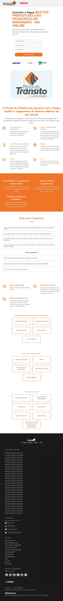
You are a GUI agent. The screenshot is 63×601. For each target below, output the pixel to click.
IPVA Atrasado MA (21, 398)
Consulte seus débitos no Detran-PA (14, 476)
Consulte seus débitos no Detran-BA (14, 494)
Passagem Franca (21, 321)
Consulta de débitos (26, 442)
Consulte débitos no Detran (11, 542)
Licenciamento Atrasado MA (42, 398)
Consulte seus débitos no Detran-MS (14, 506)
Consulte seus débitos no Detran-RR (14, 480)
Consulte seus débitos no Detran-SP (14, 487)
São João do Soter (41, 368)
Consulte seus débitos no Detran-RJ (14, 485)
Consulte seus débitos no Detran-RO (14, 510)
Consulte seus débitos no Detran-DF (14, 452)
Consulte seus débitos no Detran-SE (14, 513)
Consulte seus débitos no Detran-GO (14, 471)
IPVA (6, 559)
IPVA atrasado (8, 563)
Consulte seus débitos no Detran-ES (14, 496)
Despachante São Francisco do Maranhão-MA (31, 424)
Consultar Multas (9, 554)
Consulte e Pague (29, 54)
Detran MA (41, 407)
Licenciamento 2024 (10, 552)
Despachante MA (21, 415)
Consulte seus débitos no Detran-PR (14, 457)
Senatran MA (41, 415)
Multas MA (21, 407)
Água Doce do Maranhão (21, 368)
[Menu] (59, 3)
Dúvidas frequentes (12, 529)
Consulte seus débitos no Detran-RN (14, 492)
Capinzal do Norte (21, 359)
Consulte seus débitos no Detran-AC (14, 469)
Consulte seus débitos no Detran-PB (14, 508)
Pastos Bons (31, 339)
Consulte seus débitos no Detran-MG (14, 455)
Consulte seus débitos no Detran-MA (14, 503)
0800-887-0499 (11, 526)
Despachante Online (10, 556)
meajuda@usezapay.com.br (14, 532)
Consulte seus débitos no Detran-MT (14, 473)
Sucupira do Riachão (41, 321)
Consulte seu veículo (10, 540)
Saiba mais (46, 595)
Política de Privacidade (18, 587)
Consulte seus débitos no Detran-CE (14, 464)
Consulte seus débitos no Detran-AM (14, 499)
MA (41, 442)
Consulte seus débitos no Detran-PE (14, 462)
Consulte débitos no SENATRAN (13, 545)
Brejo (42, 359)
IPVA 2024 (7, 561)
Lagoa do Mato (21, 330)
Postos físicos (10, 522)
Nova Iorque (41, 330)
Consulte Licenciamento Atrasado (13, 549)
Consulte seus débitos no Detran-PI (13, 478)
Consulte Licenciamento (11, 547)
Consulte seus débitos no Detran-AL (14, 501)
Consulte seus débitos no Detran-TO (14, 482)
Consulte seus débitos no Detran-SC (14, 459)
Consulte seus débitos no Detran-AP (14, 466)
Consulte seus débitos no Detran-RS (14, 489)
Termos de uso (8, 587)
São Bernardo (32, 377)
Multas (36, 442)
